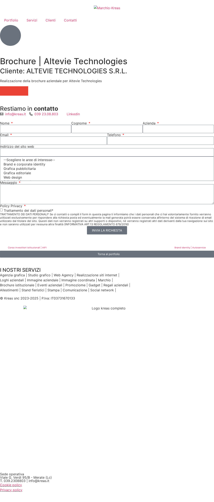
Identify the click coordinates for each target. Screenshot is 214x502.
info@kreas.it (39, 481)
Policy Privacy (11, 206)
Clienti (51, 20)
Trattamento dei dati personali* (28, 210)
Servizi (32, 20)
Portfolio (11, 20)
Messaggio (9, 182)
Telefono (114, 134)
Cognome (79, 123)
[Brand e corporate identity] (106, 164)
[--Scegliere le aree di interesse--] (106, 160)
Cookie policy (11, 485)
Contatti (70, 20)
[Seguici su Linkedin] (10, 35)
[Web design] (106, 177)
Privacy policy (11, 490)
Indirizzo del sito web (17, 146)
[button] (4, 91)
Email (5, 134)
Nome (5, 123)
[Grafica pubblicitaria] (106, 168)
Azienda (150, 123)
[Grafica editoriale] (106, 173)
